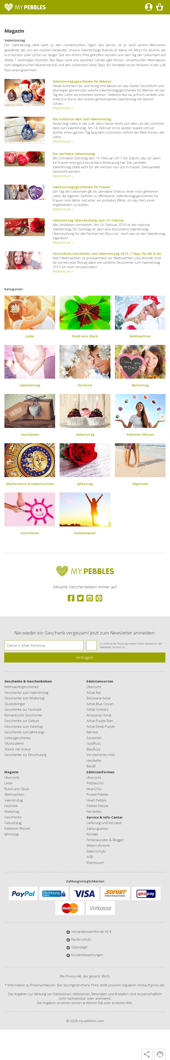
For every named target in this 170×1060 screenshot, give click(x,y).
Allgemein (140, 483)
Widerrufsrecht (98, 845)
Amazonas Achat (99, 715)
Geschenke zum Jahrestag (24, 732)
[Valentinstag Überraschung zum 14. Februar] (24, 235)
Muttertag (140, 385)
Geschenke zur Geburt (21, 720)
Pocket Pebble (97, 794)
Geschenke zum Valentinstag (26, 692)
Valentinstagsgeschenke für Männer (82, 81)
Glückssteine (14, 743)
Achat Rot (94, 692)
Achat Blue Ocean (100, 704)
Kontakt (92, 834)
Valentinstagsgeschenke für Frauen (81, 187)
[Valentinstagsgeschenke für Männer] (24, 105)
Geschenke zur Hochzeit (22, 709)
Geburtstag (85, 434)
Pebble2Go (95, 783)
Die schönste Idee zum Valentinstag (82, 119)
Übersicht (94, 686)
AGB (90, 856)
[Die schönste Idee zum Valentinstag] (24, 142)
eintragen (84, 657)
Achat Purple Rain (100, 720)
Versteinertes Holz (101, 754)
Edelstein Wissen (140, 434)
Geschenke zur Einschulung (25, 754)
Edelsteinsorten (100, 681)
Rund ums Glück (85, 336)
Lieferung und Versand (104, 823)
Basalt (91, 766)
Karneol (92, 732)
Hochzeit (85, 385)
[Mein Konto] (149, 7)
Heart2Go (94, 789)
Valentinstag (29, 385)
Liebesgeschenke (17, 738)
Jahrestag (85, 483)
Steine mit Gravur (17, 749)
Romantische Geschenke (23, 715)
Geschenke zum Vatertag (23, 726)
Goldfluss (94, 743)
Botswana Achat (99, 698)
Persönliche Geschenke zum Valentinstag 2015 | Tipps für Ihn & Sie (107, 253)
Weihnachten (140, 336)
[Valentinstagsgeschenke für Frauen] (24, 198)
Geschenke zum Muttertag (24, 698)
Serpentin (94, 738)
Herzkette (94, 760)
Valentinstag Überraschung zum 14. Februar (88, 220)
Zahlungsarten (97, 828)
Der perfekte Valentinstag (74, 153)
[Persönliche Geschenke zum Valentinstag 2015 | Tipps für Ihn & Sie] (24, 268)
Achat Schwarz (97, 709)
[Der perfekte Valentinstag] (24, 165)
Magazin (11, 772)
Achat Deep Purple (101, 726)
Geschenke (30, 434)
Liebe (29, 336)
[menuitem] (149, 7)
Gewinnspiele (85, 533)
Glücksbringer (14, 704)
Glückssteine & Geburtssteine (30, 483)
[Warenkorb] (159, 7)
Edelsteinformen (100, 772)
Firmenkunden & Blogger (105, 840)
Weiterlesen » (63, 108)
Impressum (95, 862)
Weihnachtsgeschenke (21, 686)
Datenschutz (96, 851)
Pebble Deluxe (97, 805)
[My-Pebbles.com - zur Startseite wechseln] (25, 7)
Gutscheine (30, 533)
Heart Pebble (96, 800)
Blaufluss (93, 749)
